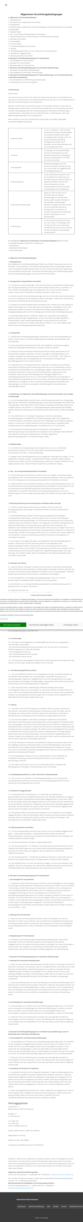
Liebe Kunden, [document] (13, 93)
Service (64, 1206)
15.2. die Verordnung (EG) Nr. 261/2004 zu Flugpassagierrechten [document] (30, 842)
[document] (41, 14)
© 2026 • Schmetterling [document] (41, 1218)
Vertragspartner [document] (18, 1103)
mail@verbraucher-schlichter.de (62, 1175)
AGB (48, 1206)
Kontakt (55, 1206)
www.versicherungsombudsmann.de (20, 1188)
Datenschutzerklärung (36, 1206)
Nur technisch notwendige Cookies (41, 625)
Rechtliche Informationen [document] (27, 1199)
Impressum (22, 1206)
